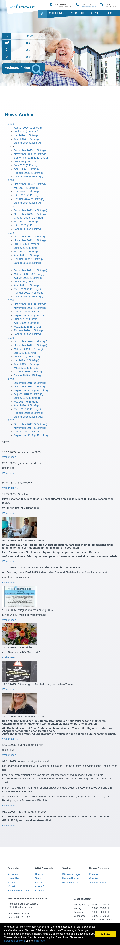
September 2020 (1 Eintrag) (30, 315)
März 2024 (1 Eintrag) (26, 195)
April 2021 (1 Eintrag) (26, 285)
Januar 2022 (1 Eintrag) (28, 262)
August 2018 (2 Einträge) (28, 394)
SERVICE (95, 13)
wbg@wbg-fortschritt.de (89, 6)
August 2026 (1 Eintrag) (28, 127)
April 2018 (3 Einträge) (27, 405)
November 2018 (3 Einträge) (30, 386)
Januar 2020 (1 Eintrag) (28, 334)
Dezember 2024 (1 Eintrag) (30, 184)
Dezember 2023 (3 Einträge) (30, 210)
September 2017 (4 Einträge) (31, 435)
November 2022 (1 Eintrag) (30, 240)
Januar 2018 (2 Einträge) (28, 416)
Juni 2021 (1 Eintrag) (26, 281)
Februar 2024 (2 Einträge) (29, 199)
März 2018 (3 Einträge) (27, 409)
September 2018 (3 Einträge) (31, 390)
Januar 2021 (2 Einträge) (28, 296)
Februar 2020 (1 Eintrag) (28, 330)
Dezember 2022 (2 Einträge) (30, 236)
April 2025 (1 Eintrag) (26, 169)
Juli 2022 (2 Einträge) (26, 244)
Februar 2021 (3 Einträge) (29, 292)
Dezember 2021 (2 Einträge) (30, 270)
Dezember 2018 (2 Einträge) (30, 382)
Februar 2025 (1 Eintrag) (28, 172)
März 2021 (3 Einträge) (27, 289)
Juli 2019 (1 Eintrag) (25, 352)
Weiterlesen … (22, 456)
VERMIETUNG (77, 13)
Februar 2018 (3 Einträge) (29, 412)
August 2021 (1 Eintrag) (28, 277)
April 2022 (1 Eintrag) (26, 255)
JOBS (109, 13)
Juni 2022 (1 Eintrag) (26, 247)
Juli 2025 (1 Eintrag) (25, 161)
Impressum (39, 941)
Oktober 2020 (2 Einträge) (29, 311)
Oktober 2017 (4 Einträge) (29, 431)
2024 (11, 180)
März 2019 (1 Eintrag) (26, 367)
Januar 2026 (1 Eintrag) (28, 142)
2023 (11, 206)
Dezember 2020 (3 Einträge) (30, 304)
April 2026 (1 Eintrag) (26, 139)
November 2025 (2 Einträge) (30, 154)
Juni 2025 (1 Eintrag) (26, 165)
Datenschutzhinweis (14, 941)
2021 (11, 266)
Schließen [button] (105, 934)
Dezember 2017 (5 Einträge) (30, 424)
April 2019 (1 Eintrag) (26, 364)
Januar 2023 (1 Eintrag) (28, 229)
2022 (11, 232)
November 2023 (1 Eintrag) (30, 214)
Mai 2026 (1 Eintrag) (26, 135)
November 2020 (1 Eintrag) (30, 307)
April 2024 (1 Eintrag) (26, 191)
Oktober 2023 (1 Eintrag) (28, 217)
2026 (11, 124)
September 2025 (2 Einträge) (31, 157)
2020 (11, 300)
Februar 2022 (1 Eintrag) (28, 259)
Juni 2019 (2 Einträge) (27, 356)
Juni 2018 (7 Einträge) (27, 397)
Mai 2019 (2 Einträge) (26, 360)
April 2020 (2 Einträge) (27, 322)
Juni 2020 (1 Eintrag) (26, 319)
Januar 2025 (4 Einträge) (28, 176)
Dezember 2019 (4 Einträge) (30, 341)
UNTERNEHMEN (56, 13)
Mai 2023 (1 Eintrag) (26, 221)
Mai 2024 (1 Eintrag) (26, 187)
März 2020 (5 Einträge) (27, 326)
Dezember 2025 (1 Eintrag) (30, 150)
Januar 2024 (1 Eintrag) (28, 202)
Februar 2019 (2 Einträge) (29, 371)
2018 (11, 379)
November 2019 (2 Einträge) (30, 345)
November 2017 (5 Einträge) (30, 427)
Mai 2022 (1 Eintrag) (26, 251)
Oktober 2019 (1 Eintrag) (28, 349)
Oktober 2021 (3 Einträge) (29, 274)
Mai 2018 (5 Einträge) (26, 401)
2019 (11, 337)
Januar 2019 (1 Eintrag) (28, 375)
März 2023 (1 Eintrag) (26, 225)
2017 (11, 420)
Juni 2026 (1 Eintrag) (26, 131)
